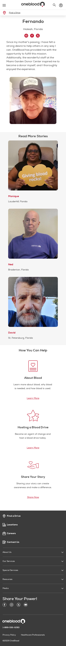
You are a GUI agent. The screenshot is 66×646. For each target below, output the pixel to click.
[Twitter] (19, 605)
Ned (10, 264)
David (11, 332)
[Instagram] (11, 605)
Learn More (33, 398)
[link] (5, 13)
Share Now (33, 497)
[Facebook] (4, 605)
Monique (13, 196)
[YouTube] (26, 605)
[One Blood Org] (14, 621)
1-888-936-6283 (11, 627)
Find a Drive (14, 13)
